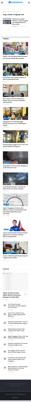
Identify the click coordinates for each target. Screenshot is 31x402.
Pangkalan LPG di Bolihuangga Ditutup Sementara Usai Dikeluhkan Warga (14, 123)
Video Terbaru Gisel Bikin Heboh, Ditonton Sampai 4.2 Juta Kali (12, 295)
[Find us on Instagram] (14, 398)
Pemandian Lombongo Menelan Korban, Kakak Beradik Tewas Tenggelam (17, 359)
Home (4, 11)
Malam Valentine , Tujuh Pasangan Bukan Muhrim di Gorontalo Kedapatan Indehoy (18, 368)
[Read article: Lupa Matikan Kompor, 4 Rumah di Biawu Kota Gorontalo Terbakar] (15, 178)
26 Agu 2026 (6, 215)
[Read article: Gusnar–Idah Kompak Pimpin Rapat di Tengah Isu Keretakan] (15, 247)
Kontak (17, 384)
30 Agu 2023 (21, 26)
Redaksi (23, 384)
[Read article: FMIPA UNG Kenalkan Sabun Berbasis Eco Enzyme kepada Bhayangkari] (15, 48)
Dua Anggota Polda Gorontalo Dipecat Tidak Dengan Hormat (16, 351)
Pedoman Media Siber (15, 385)
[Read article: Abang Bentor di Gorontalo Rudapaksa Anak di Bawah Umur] (15, 157)
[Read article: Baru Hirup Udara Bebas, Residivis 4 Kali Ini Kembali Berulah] (15, 69)
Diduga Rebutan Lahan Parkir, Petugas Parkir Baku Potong (16, 329)
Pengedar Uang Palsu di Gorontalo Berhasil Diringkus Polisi (18, 344)
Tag (8, 11)
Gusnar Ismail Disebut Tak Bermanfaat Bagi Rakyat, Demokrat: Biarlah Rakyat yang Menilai (15, 234)
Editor (14, 26)
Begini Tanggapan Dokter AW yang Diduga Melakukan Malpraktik (18, 337)
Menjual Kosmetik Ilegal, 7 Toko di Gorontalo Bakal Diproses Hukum (17, 322)
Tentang (12, 384)
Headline (6, 162)
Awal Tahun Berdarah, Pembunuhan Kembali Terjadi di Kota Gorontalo (17, 305)
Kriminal (6, 74)
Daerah (6, 204)
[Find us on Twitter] (17, 398)
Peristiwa (7, 118)
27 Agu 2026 (6, 60)
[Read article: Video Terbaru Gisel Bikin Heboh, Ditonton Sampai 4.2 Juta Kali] (15, 282)
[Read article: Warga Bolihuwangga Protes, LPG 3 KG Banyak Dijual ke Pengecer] (15, 136)
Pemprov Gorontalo (10, 252)
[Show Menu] (2, 2)
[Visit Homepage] (15, 2)
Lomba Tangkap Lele (15, 11)
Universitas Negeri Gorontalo (13, 53)
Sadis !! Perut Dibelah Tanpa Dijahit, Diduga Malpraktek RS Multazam (16, 314)
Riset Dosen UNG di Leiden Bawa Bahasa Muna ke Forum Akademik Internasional (14, 100)
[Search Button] (29, 2)
